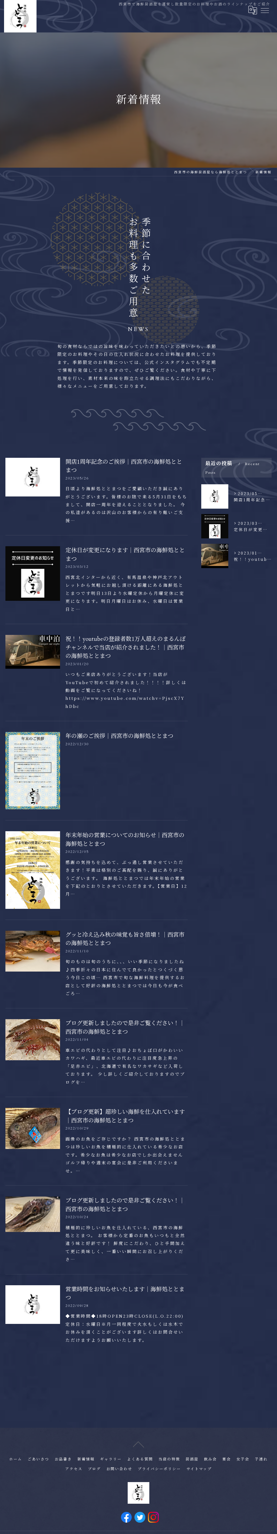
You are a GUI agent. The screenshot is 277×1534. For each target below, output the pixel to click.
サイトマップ (199, 1469)
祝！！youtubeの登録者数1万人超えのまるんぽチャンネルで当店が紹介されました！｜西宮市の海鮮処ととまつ (125, 647)
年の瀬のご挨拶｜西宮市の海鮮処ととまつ (119, 736)
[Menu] (264, 10)
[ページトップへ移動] (138, 1444)
